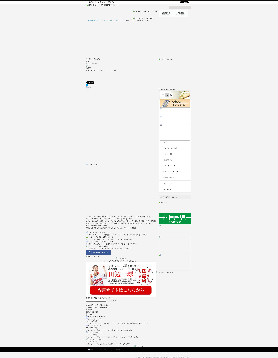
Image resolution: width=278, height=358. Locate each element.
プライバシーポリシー (152, 353)
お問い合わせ (186, 353)
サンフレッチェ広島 (93, 59)
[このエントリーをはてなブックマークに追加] (121, 85)
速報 (87, 61)
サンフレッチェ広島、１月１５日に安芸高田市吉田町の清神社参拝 (109, 239)
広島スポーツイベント (171, 166)
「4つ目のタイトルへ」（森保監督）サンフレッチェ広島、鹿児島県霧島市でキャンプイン (117, 235)
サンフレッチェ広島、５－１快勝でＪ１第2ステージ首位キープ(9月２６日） (112, 244)
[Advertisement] (139, 39)
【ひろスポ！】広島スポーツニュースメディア (99, 20)
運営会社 (132, 353)
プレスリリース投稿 (174, 353)
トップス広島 (167, 154)
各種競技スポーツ (169, 160)
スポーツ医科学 (168, 177)
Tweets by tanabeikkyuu (167, 89)
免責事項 (140, 353)
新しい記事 (90, 314)
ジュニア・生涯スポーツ (171, 171)
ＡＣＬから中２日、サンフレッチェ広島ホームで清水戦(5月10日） (109, 248)
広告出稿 (163, 353)
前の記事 (89, 310)
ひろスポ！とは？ (122, 353)
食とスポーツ (167, 183)
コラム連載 (167, 189)
